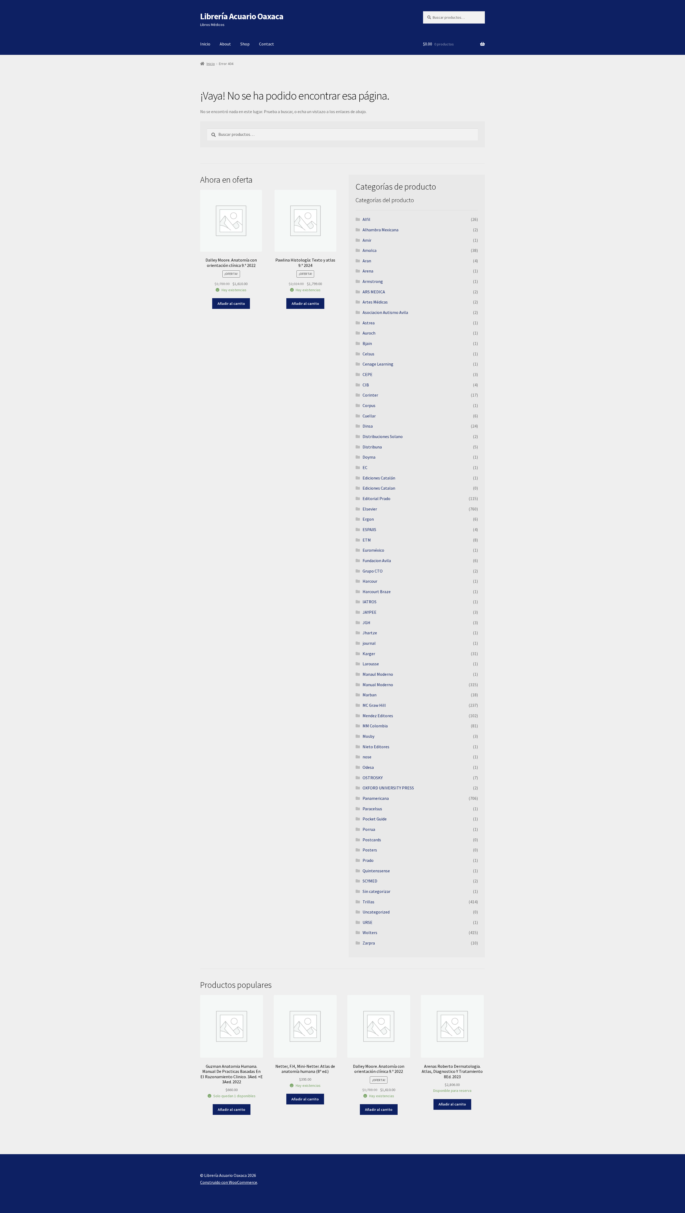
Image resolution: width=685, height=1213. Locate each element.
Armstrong (373, 281)
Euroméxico (373, 550)
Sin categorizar (376, 891)
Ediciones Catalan (379, 488)
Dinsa (368, 426)
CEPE (367, 374)
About (225, 44)
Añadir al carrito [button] (231, 303)
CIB (366, 384)
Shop (245, 44)
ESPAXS (369, 529)
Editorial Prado (376, 498)
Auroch (369, 333)
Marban (369, 694)
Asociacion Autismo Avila (385, 312)
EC (365, 467)
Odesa (368, 767)
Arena (368, 271)
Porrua (369, 829)
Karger (369, 653)
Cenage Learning (378, 364)
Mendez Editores (378, 715)
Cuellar (369, 416)
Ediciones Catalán (379, 478)
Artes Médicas (375, 302)
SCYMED (370, 881)
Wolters (370, 932)
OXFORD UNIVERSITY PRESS (388, 787)
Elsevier (370, 509)
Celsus (368, 353)
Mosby (368, 736)
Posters (370, 850)
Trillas (368, 901)
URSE (367, 922)
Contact (266, 44)
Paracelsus (372, 808)
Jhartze (370, 632)
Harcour (370, 581)
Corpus (369, 405)
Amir (367, 240)
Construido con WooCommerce (228, 1182)
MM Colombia (375, 725)
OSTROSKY (373, 777)
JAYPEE (369, 612)
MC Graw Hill (374, 705)
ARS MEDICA (374, 291)
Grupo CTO (373, 571)
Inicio (205, 44)
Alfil (366, 219)
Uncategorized (376, 912)
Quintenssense (376, 870)
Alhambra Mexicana (380, 229)
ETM (367, 540)
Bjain (367, 343)
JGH (366, 622)
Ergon (368, 519)
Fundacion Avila (377, 560)
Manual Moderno (378, 684)
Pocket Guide (375, 819)
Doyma (369, 457)
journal (369, 643)
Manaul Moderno (378, 674)
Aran (367, 260)
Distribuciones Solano (383, 436)
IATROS (369, 601)
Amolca (369, 250)
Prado (368, 860)
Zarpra (369, 943)
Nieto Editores (376, 746)
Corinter (370, 395)
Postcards (372, 839)
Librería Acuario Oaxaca (241, 16)
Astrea (369, 322)
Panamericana (376, 798)
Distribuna (372, 447)
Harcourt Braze (377, 591)
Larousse (371, 663)
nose (367, 756)
